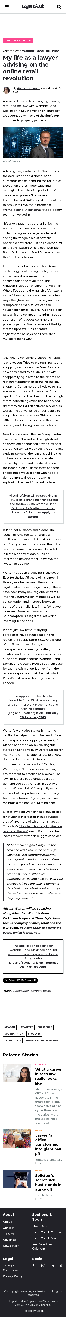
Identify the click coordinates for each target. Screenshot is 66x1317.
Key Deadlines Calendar (42, 1246)
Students (34, 1033)
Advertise (10, 1240)
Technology (12, 1040)
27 (41, 1199)
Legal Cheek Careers (17, 40)
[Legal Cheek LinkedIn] (52, 1265)
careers (40, 1065)
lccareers (26, 1027)
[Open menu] (7, 7)
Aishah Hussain (28, 88)
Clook (40, 1310)
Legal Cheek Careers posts (31, 990)
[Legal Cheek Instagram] (43, 1265)
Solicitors (45, 1027)
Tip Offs (8, 1234)
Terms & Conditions (10, 1268)
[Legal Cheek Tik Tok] (61, 1265)
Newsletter (11, 1245)
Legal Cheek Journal (46, 1238)
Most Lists (39, 1226)
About (7, 1222)
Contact (8, 1228)
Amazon (9, 1027)
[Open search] (59, 7)
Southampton (13, 1033)
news (38, 1130)
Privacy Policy (13, 1276)
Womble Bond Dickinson (41, 51)
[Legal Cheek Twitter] (34, 1265)
